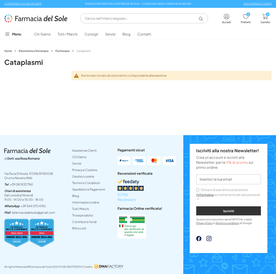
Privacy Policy (204, 223)
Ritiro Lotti (79, 228)
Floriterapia (62, 51)
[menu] (138, 34)
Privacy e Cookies (84, 170)
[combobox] (144, 18)
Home (8, 51)
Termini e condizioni (227, 223)
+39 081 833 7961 (21, 184)
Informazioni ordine (85, 202)
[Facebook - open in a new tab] (198, 239)
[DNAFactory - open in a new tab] (109, 267)
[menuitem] (42, 34)
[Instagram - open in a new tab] (207, 239)
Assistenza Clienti (84, 150)
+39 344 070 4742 (33, 206)
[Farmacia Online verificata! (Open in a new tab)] (132, 237)
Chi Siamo (79, 157)
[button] (202, 19)
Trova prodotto (82, 215)
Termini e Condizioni (86, 183)
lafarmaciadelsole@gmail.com (33, 212)
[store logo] (38, 18)
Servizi (76, 163)
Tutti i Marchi (80, 209)
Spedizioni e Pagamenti (88, 189)
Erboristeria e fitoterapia (34, 51)
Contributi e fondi (84, 222)
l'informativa (205, 195)
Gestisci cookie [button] (83, 176)
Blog (75, 196)
